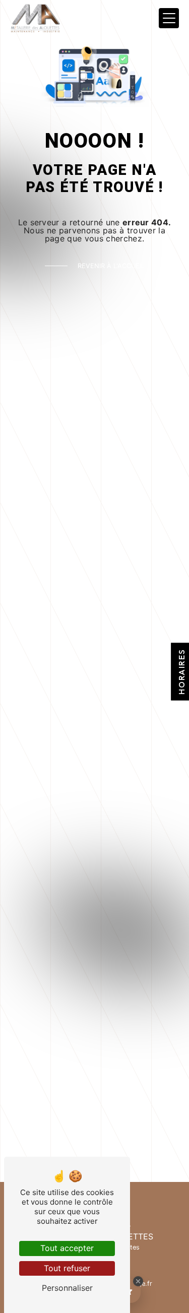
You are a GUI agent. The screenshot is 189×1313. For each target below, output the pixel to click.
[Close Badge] (138, 1281)
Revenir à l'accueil (111, 266)
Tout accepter (67, 1248)
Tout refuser (67, 1268)
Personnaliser (67, 1288)
